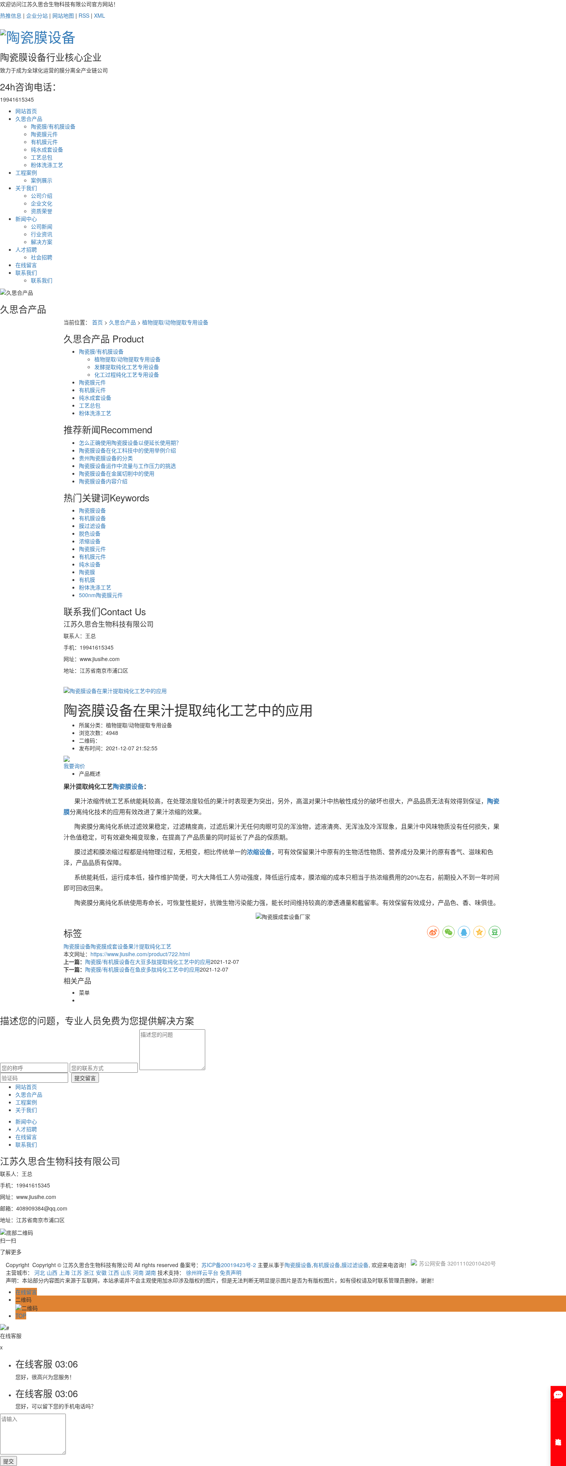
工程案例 (26, 172)
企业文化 (41, 203)
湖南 (150, 1272)
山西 (52, 1272)
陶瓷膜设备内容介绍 (103, 481)
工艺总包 (41, 157)
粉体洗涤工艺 (47, 165)
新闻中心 (26, 218)
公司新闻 (41, 226)
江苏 (76, 1272)
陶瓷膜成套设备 (109, 946)
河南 (138, 1272)
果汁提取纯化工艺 (149, 946)
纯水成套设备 (47, 149)
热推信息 (11, 15)
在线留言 (26, 265)
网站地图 (63, 15)
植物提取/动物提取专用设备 (175, 322)
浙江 (89, 1272)
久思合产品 (28, 118)
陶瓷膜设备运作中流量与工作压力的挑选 (127, 465)
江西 (113, 1272)
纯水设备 (89, 564)
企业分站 (37, 15)
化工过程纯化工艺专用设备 (126, 374)
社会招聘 (41, 257)
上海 (64, 1272)
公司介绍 (41, 195)
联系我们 (26, 272)
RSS (84, 15)
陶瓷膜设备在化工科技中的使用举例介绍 (127, 450)
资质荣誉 (41, 211)
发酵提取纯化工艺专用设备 (126, 367)
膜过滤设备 (92, 525)
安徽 (101, 1272)
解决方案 (41, 241)
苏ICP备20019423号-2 (228, 1265)
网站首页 (26, 111)
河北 (39, 1272)
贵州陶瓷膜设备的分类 (106, 458)
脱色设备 (89, 533)
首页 (97, 322)
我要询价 (74, 766)
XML (99, 15)
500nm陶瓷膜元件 (101, 595)
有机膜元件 (44, 141)
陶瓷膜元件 (44, 134)
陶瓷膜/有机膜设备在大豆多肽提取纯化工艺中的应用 (148, 961)
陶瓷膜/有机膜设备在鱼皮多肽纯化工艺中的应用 (142, 969)
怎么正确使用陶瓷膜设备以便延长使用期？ (130, 442)
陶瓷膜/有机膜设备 (53, 126)
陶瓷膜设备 (92, 510)
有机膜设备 (92, 518)
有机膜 (87, 579)
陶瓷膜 (87, 572)
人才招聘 (26, 249)
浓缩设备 (89, 541)
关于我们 (26, 188)
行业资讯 (41, 234)
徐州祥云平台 (202, 1272)
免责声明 (230, 1272)
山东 (126, 1272)
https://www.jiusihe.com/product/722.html (140, 954)
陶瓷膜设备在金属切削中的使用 (116, 473)
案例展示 (41, 180)
